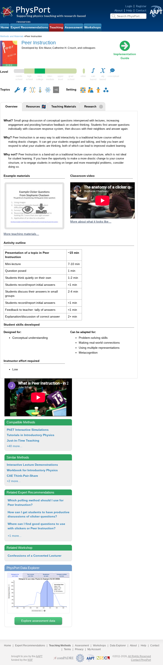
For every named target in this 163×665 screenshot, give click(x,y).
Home (5, 27)
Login (128, 6)
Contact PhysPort (141, 659)
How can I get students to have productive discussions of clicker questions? (38, 514)
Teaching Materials (63, 106)
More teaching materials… (21, 234)
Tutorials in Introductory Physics (30, 435)
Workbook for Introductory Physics (32, 470)
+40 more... (14, 446)
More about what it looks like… (90, 221)
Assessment (74, 27)
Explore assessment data (38, 620)
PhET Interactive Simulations (28, 429)
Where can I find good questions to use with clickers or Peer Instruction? (36, 526)
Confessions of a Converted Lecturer (34, 555)
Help (129, 10)
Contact (141, 10)
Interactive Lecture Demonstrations (32, 464)
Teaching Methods (60, 645)
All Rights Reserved (139, 656)
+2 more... (14, 481)
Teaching (56, 27)
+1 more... (14, 535)
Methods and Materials (12, 36)
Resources (33, 106)
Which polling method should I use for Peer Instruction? (35, 502)
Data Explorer (118, 645)
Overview (11, 106)
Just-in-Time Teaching (23, 440)
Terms (67, 649)
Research (90, 106)
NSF (30, 659)
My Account (94, 649)
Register (141, 6)
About (118, 10)
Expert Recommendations (29, 27)
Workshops (92, 27)
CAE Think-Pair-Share (22, 475)
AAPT (39, 656)
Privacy (79, 649)
